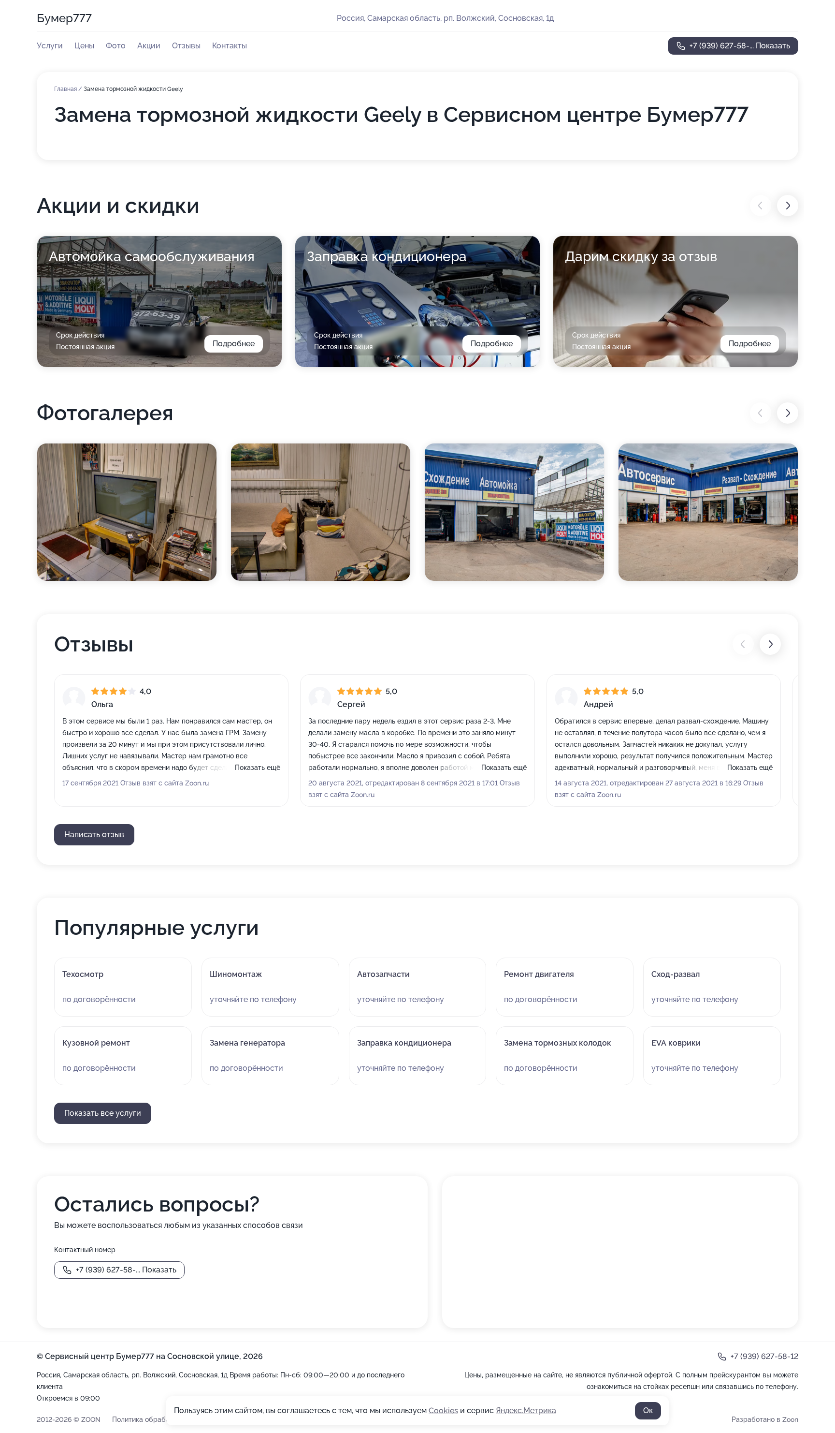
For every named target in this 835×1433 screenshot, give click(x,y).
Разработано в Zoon (765, 1419)
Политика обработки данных (159, 1419)
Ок (648, 1410)
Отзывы (186, 45)
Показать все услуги (102, 1113)
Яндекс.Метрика (526, 1410)
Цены (84, 45)
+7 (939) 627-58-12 (764, 1356)
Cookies (443, 1410)
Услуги (50, 45)
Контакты (229, 45)
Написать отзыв (94, 834)
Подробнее (234, 343)
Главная (66, 89)
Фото (116, 45)
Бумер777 (64, 18)
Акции (148, 45)
